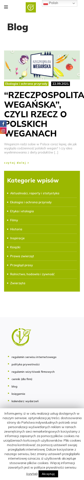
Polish (53, 3)
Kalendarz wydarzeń (25, 401)
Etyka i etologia (22, 211)
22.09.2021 (60, 84)
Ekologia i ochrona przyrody (26, 84)
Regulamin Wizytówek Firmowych (33, 372)
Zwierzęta (17, 283)
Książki (15, 247)
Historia (16, 229)
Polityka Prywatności (26, 364)
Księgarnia (18, 394)
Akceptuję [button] (48, 474)
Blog (14, 386)
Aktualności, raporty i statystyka (34, 193)
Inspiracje (17, 238)
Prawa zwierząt (22, 256)
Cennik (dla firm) (22, 379)
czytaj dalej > (16, 162)
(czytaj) (32, 474)
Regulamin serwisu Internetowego (34, 357)
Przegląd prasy (21, 265)
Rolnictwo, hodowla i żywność (32, 274)
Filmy (14, 220)
